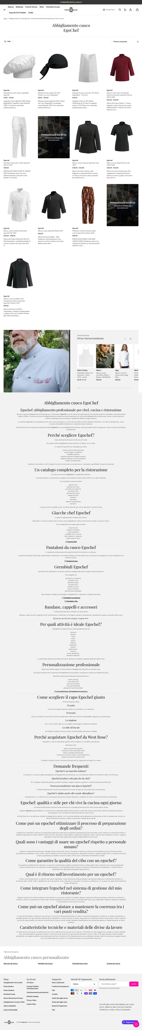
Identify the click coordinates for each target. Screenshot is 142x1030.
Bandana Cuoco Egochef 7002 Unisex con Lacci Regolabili (49, 94)
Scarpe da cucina (113, 964)
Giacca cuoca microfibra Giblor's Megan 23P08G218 (103, 375)
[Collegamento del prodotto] (19, 78)
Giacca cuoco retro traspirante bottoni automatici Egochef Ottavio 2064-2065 (119, 95)
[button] (109, 9)
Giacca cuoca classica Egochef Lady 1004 (85, 164)
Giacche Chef (72, 542)
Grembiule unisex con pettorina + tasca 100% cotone (85, 375)
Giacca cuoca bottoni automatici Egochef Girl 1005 (15, 232)
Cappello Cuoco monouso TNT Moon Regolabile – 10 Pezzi (85, 94)
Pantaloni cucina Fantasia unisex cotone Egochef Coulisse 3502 (84, 232)
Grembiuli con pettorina (72, 598)
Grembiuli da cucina (79, 964)
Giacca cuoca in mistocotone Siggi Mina (121, 375)
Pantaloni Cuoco (72, 561)
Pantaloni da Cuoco (45, 964)
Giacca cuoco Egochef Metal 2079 (50, 231)
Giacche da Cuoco (11, 964)
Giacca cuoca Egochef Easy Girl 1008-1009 (118, 164)
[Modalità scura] (125, 9)
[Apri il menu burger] (4, 9)
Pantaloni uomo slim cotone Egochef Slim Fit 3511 (17, 164)
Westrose (24, 1022)
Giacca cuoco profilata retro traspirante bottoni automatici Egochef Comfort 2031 (14, 301)
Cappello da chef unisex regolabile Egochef (16, 94)
